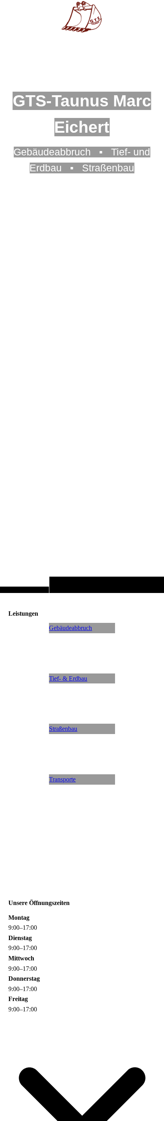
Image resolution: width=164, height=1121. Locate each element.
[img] (82, 312)
